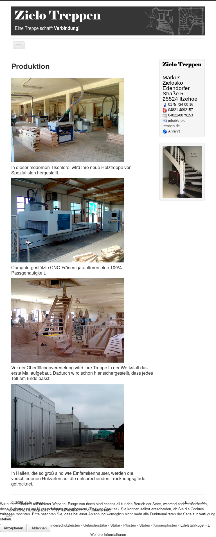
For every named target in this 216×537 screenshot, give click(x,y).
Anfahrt (174, 131)
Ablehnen (39, 528)
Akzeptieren (13, 528)
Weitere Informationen (108, 534)
